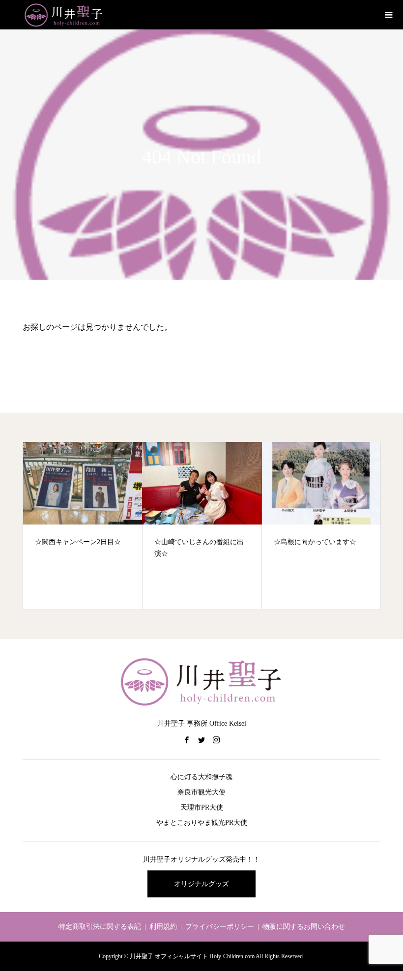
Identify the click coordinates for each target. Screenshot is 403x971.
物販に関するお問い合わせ (303, 926)
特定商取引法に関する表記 (99, 926)
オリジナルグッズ (201, 884)
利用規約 (163, 926)
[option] (83, 525)
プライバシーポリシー (219, 926)
